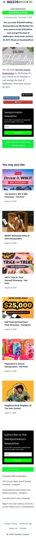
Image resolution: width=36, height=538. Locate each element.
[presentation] (18, 179)
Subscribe (18, 133)
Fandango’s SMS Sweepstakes (14, 476)
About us (13, 528)
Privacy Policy (10, 524)
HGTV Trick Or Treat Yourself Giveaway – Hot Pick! (16, 280)
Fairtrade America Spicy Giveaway (16, 498)
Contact (23, 528)
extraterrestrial (11, 17)
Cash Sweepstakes (18, 9)
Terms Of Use (25, 524)
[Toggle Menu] (4, 2)
